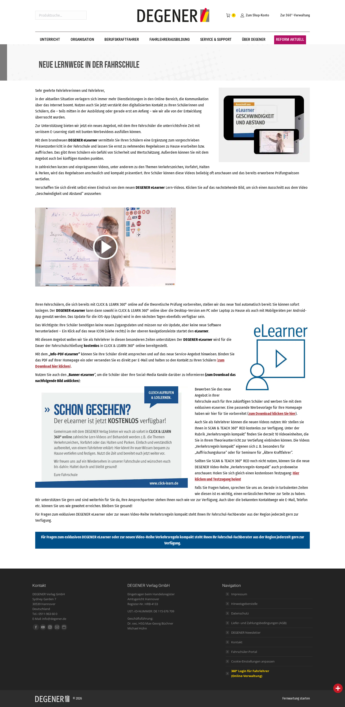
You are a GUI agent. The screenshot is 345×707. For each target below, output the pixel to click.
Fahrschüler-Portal (244, 652)
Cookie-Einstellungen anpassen (253, 661)
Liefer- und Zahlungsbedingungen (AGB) (259, 623)
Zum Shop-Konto (257, 15)
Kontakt (236, 642)
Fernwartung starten (296, 698)
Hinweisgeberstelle (244, 604)
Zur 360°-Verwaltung (295, 15)
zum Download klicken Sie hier (272, 413)
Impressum (239, 594)
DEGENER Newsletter (246, 632)
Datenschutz (240, 613)
